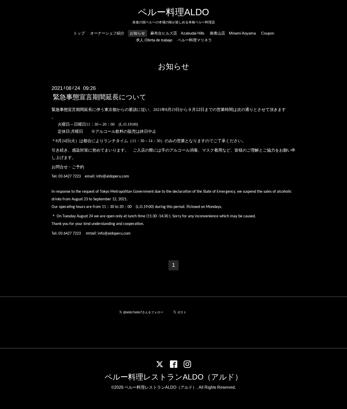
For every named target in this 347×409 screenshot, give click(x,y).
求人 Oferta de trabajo (154, 40)
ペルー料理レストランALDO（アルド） (173, 377)
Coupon (267, 33)
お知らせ (137, 33)
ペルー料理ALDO (173, 12)
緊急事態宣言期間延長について (99, 97)
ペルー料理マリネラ (195, 40)
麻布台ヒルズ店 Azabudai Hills (177, 33)
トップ (79, 33)
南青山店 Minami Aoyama (233, 33)
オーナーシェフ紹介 (107, 33)
